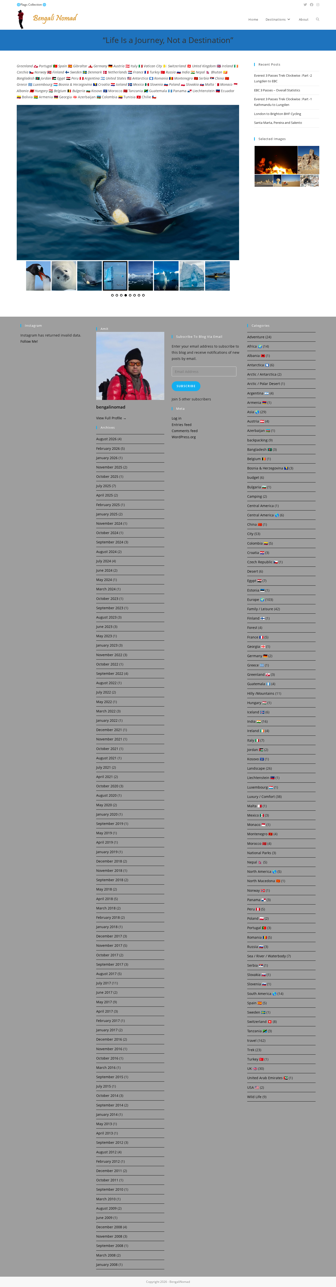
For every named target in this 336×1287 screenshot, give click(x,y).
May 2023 (104, 636)
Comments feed (185, 430)
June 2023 (104, 626)
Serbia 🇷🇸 (255, 965)
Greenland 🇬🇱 (258, 674)
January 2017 (107, 1030)
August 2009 (106, 1208)
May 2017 (104, 1002)
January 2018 (107, 926)
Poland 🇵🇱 (255, 918)
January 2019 (107, 851)
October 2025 (107, 476)
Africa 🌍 (254, 346)
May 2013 (104, 1123)
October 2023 (107, 598)
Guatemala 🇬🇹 (258, 683)
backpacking (257, 440)
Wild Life (254, 1096)
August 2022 (106, 682)
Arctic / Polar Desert (263, 383)
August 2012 (106, 1152)
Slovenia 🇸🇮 (256, 984)
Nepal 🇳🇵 (254, 862)
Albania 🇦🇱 (256, 355)
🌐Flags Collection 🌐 (31, 4)
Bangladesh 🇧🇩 (259, 449)
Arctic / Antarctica (261, 374)
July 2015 (103, 1086)
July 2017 (103, 983)
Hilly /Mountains (260, 693)
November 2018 (109, 870)
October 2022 (107, 664)
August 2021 (106, 758)
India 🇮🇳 (254, 721)
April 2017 (104, 1011)
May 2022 (104, 701)
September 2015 (109, 1077)
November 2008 (109, 1236)
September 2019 (109, 823)
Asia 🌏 (253, 412)
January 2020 (107, 814)
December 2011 (109, 1170)
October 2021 (107, 748)
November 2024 (109, 523)
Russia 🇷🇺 (255, 946)
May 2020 (104, 805)
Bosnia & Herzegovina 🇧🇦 (267, 468)
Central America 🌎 (263, 515)
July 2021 (103, 767)
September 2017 (109, 964)
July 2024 (103, 561)
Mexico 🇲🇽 (255, 815)
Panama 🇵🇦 (256, 899)
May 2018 (104, 889)
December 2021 (109, 729)
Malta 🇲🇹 (254, 806)
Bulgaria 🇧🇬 (256, 487)
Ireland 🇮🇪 (255, 730)
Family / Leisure (260, 609)
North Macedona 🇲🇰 (263, 880)
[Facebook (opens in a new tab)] (311, 4)
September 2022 (109, 673)
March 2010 (106, 1199)
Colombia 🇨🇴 (257, 543)
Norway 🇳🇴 (256, 890)
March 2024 (106, 589)
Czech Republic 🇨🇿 (262, 562)
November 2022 (109, 654)
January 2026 (107, 457)
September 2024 (109, 542)
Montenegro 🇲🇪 (260, 834)
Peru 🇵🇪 (253, 909)
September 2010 (109, 1189)
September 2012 (109, 1142)
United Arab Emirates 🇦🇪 (267, 1077)
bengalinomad (110, 407)
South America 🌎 (261, 993)
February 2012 (108, 1161)
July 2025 (103, 485)
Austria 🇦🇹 (255, 421)
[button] (275, 160)
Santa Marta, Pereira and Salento (278, 122)
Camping (254, 496)
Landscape (256, 768)
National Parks (259, 852)
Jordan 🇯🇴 (255, 749)
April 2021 (104, 776)
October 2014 (107, 1095)
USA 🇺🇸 (253, 1087)
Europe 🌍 (255, 599)
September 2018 (109, 879)
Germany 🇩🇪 (257, 655)
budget (253, 477)
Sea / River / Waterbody (266, 956)
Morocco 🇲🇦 (256, 843)
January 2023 (107, 645)
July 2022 (103, 692)
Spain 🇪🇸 (254, 1003)
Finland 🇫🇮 (256, 618)
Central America (260, 505)
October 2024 (107, 532)
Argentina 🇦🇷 (258, 393)
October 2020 (107, 786)
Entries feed (182, 424)
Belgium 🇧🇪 (256, 458)
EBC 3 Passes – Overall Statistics (277, 90)
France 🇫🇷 (255, 637)
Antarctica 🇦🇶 (258, 365)
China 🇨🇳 (254, 524)
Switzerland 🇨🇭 (259, 1021)
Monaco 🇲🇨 (256, 824)
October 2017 (107, 955)
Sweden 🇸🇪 (256, 1012)
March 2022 (106, 711)
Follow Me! (29, 341)
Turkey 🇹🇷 (255, 1059)
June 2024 (104, 570)
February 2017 (108, 1020)
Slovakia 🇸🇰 (256, 974)
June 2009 (104, 1217)
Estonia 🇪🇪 (255, 590)
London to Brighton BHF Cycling (277, 114)
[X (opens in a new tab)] (305, 4)
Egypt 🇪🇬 (254, 580)
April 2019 (104, 842)
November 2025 (109, 467)
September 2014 (109, 1105)
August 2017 (106, 973)
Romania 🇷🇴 (257, 937)
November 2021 (109, 739)
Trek (250, 1049)
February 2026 (108, 448)
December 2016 (109, 1039)
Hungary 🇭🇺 (256, 702)
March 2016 (106, 1067)
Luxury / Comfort (261, 796)
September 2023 (109, 608)
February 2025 (108, 504)
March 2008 (106, 1255)
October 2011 (107, 1180)
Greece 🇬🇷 (255, 665)
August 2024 (106, 551)
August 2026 (106, 439)
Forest (252, 627)
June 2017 (104, 992)
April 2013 (104, 1133)
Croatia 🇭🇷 (255, 552)
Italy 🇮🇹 (253, 740)
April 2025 (104, 495)
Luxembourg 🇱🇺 (260, 787)
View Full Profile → (111, 418)
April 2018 (104, 898)
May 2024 (104, 579)
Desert (252, 571)
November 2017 (109, 945)
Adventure (255, 337)
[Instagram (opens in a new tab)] (317, 4)
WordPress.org (184, 437)
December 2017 (109, 936)
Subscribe (186, 386)
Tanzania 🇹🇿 (257, 1031)
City (250, 533)
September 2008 (109, 1245)
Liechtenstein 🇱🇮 (261, 777)
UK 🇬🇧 (252, 1068)
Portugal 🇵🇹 (256, 927)
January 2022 (107, 720)
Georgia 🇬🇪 (256, 646)
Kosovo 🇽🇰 (255, 759)
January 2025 (107, 514)
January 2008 (107, 1264)
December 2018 (109, 861)
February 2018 (108, 917)
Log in (177, 418)
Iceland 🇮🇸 (255, 712)
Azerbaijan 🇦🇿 (258, 430)
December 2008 (109, 1227)
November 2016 (109, 1049)
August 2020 (106, 795)
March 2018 (106, 908)
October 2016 (107, 1058)
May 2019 (104, 833)
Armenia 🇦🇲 (256, 402)
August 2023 (106, 617)
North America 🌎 (261, 871)
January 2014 (107, 1114)
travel (252, 1040)
